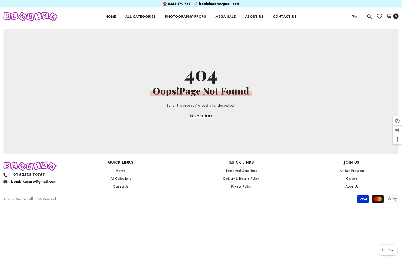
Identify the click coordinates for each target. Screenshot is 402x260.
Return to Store (201, 116)
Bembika (22, 199)
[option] (201, 3)
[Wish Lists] (379, 16)
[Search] (370, 16)
